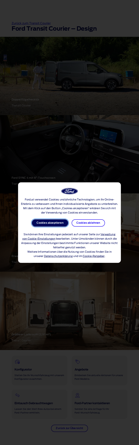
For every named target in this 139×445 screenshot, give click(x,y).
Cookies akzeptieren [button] (50, 223)
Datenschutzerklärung (58, 256)
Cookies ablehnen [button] (88, 223)
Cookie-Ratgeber (93, 256)
